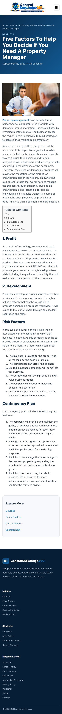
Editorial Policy (9, 667)
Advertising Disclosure (12, 680)
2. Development (14, 221)
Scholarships (13, 529)
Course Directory (10, 645)
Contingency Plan (16, 229)
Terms (5, 693)
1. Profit (10, 218)
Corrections (7, 675)
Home (5, 25)
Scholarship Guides (11, 610)
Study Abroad (8, 614)
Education (7, 631)
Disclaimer (7, 689)
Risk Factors (12, 225)
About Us (6, 662)
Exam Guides (13, 517)
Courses (10, 510)
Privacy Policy (8, 684)
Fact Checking (9, 671)
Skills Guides (8, 636)
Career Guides (14, 523)
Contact (6, 697)
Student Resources (11, 640)
